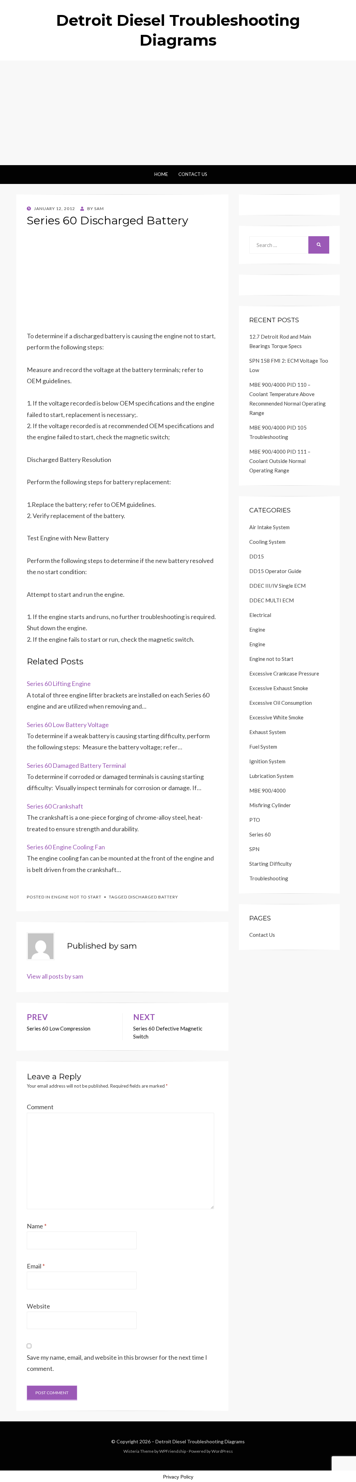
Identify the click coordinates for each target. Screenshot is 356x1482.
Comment (40, 1107)
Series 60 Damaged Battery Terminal (76, 765)
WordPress (222, 1451)
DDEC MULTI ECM (271, 600)
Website (38, 1306)
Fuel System (263, 746)
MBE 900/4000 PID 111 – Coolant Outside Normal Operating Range (279, 460)
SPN (254, 849)
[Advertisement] (178, 113)
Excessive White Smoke (276, 717)
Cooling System (267, 542)
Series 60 (260, 834)
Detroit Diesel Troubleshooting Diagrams (200, 1441)
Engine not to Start (76, 897)
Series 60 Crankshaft (55, 806)
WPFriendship (172, 1451)
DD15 (256, 556)
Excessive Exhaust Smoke (278, 688)
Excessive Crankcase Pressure (284, 673)
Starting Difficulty (270, 863)
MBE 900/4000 (267, 790)
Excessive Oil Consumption (280, 703)
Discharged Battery (153, 897)
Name (37, 1226)
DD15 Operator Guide (275, 571)
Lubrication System (271, 776)
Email (36, 1266)
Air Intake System (269, 527)
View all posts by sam (55, 976)
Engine (257, 629)
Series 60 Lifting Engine (59, 683)
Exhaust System (267, 732)
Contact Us (192, 174)
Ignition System (267, 761)
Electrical (260, 615)
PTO (254, 820)
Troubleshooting (268, 878)
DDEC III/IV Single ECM (277, 585)
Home (161, 174)
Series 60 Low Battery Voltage (68, 724)
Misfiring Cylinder (270, 805)
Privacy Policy (178, 1477)
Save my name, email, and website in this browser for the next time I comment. (117, 1362)
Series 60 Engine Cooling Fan (66, 847)
